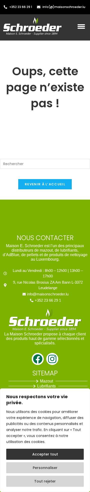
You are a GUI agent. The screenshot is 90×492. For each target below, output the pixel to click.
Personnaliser (45, 467)
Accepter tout (45, 454)
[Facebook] (38, 359)
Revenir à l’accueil (45, 184)
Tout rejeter (45, 481)
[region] (45, 440)
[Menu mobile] (83, 29)
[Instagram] (52, 359)
